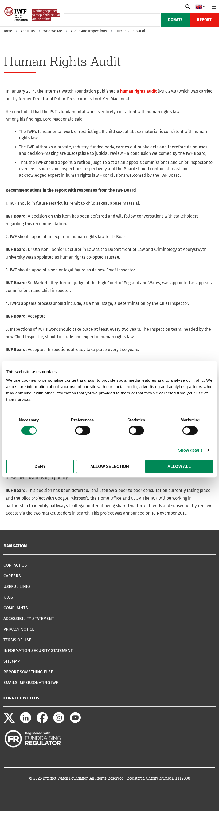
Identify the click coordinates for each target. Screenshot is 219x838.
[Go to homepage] (32, 24)
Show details (190, 450)
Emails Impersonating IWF (30, 682)
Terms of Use (17, 639)
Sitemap (11, 661)
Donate (175, 20)
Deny (40, 466)
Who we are (52, 31)
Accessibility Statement (28, 618)
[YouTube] (75, 721)
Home (7, 31)
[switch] (82, 430)
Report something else (28, 671)
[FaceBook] (42, 721)
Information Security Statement (38, 650)
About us (28, 31)
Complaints (15, 607)
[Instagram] (58, 721)
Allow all (179, 466)
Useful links (17, 586)
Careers (12, 575)
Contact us (15, 565)
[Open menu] (214, 7)
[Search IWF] (188, 7)
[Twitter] (9, 721)
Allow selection (109, 466)
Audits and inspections (89, 31)
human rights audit (138, 91)
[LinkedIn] (25, 721)
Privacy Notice (18, 629)
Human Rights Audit (131, 31)
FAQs (8, 597)
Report (204, 20)
